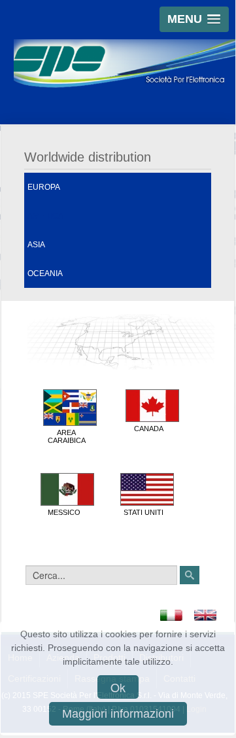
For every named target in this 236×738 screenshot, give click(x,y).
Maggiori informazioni (118, 713)
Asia (36, 244)
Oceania (45, 273)
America (45, 215)
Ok (118, 686)
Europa (43, 187)
